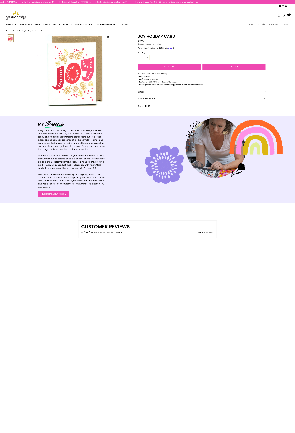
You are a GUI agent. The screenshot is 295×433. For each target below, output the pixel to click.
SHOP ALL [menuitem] (10, 24)
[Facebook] (280, 6)
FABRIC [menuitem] (66, 24)
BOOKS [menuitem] (56, 24)
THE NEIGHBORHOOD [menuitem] (105, 24)
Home (8, 31)
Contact (285, 24)
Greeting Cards (24, 31)
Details (141, 92)
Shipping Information (147, 98)
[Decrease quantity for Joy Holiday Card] (140, 57)
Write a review (205, 233)
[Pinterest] (286, 6)
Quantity (141, 53)
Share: (140, 106)
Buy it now (234, 67)
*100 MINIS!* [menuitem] (125, 24)
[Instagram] (283, 6)
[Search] (279, 16)
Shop (14, 31)
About (251, 24)
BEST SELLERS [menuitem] (26, 24)
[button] (53, 194)
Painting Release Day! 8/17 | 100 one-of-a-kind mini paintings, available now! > (91, 2)
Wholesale (273, 24)
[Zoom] (108, 37)
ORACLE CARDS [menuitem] (42, 24)
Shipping (141, 44)
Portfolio (261, 24)
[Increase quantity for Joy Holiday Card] (147, 57)
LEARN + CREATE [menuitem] (82, 24)
